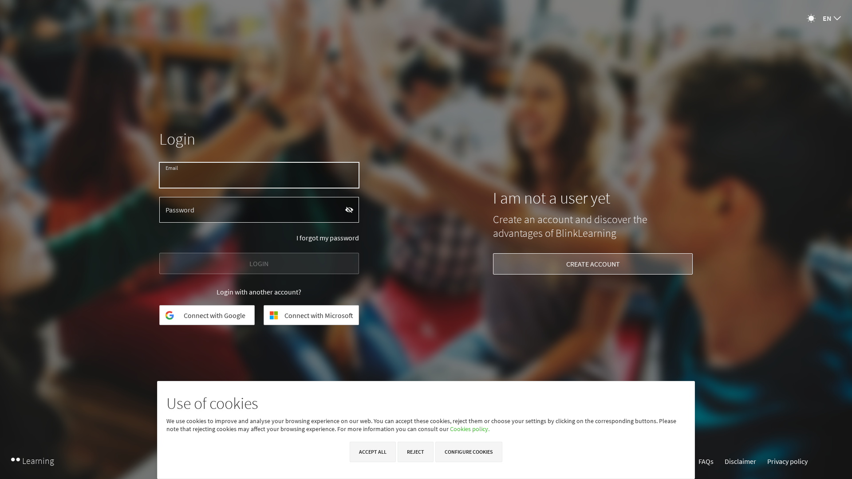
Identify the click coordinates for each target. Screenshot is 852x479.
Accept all (373, 451)
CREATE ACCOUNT (593, 263)
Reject (415, 451)
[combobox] (832, 18)
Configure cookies (469, 451)
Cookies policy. (469, 429)
